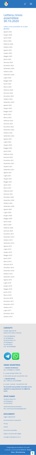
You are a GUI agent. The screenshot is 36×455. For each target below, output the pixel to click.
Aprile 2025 (7, 59)
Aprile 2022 (7, 151)
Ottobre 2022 (8, 133)
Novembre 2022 (9, 130)
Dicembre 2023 (9, 96)
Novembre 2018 (9, 271)
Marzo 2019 (7, 261)
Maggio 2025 (8, 56)
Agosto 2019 (8, 246)
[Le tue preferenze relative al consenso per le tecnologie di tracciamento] (32, 453)
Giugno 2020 (8, 215)
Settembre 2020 (9, 206)
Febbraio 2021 (8, 191)
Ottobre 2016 (8, 316)
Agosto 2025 (8, 50)
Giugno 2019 (8, 252)
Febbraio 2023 (8, 121)
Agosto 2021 (8, 173)
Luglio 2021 (7, 176)
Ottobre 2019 (8, 240)
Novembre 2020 (9, 200)
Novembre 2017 (9, 304)
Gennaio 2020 (8, 231)
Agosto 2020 (8, 209)
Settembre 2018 (9, 277)
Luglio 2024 (7, 78)
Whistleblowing (20, 452)
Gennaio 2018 (8, 298)
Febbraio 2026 (8, 44)
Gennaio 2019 (8, 264)
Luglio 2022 (7, 142)
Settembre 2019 (9, 243)
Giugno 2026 (8, 35)
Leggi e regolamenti (9, 417)
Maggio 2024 (8, 81)
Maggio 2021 (8, 182)
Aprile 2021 (7, 185)
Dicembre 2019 (9, 234)
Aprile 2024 (7, 84)
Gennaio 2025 (8, 62)
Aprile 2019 (7, 258)
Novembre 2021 (9, 163)
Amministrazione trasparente (12, 420)
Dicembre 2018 (9, 267)
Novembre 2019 (9, 237)
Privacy (6, 423)
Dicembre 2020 (9, 197)
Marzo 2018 (7, 295)
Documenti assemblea (10, 430)
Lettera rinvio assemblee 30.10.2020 (16, 27)
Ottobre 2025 (8, 47)
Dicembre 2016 (9, 313)
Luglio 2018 (7, 283)
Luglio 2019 (7, 249)
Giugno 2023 (8, 108)
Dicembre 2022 (9, 127)
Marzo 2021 (7, 188)
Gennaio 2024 (8, 93)
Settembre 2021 (9, 170)
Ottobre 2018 (8, 274)
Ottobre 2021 (8, 166)
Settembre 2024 (9, 75)
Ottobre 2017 (8, 307)
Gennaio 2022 (8, 157)
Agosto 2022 (8, 139)
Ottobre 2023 (8, 99)
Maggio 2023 (8, 111)
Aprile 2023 (7, 114)
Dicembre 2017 (9, 301)
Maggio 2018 (8, 289)
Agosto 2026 (8, 32)
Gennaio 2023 (8, 124)
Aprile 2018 (7, 292)
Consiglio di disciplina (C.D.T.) (12, 437)
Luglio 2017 (7, 310)
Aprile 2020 (7, 222)
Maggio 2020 (8, 218)
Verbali (6, 427)
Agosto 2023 (8, 105)
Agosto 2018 (8, 280)
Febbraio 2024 (8, 90)
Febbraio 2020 (8, 228)
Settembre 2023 (9, 102)
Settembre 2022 (9, 136)
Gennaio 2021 (8, 194)
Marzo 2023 (7, 117)
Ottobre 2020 (8, 203)
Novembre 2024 (9, 68)
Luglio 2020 (7, 212)
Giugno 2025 (8, 53)
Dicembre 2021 (9, 160)
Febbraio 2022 (8, 154)
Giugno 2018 (8, 286)
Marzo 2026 (7, 41)
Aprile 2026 (7, 38)
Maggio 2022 (8, 148)
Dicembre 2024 (9, 65)
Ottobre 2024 (8, 71)
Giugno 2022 (8, 145)
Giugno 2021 (8, 179)
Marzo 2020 (7, 225)
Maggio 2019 (8, 255)
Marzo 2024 (7, 87)
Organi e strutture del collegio (12, 434)
